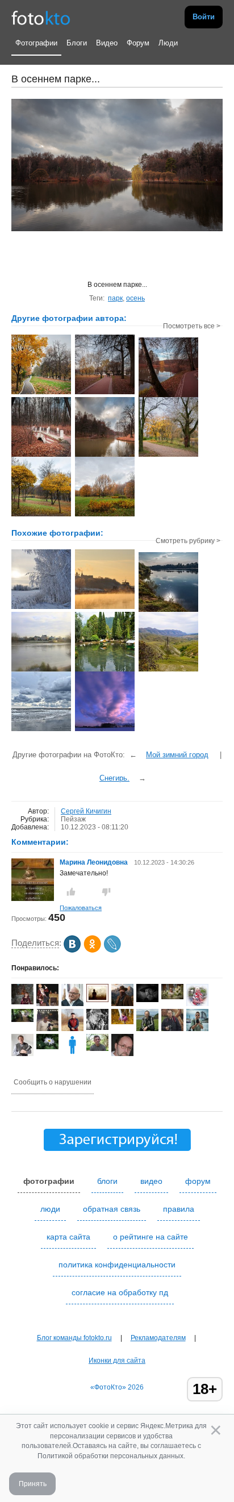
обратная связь (111, 1208)
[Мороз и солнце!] (41, 608)
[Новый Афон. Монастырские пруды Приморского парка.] (105, 670)
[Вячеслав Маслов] (147, 1029)
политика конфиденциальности (117, 1264)
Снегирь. (114, 778)
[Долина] (168, 670)
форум (198, 1181)
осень (135, 298)
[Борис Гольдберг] (22, 1054)
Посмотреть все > (191, 326)
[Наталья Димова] (122, 1022)
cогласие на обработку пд (120, 1292)
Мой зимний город (177, 754)
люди (50, 1208)
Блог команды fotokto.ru (74, 1338)
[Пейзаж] (168, 611)
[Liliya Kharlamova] (22, 1020)
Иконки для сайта (117, 1361)
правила (178, 1208)
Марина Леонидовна (94, 862)
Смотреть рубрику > (188, 541)
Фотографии (36, 43)
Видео (107, 43)
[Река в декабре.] (105, 608)
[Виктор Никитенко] (97, 1028)
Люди (168, 43)
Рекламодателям (158, 1338)
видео (151, 1181)
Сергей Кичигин (86, 811)
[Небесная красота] (105, 730)
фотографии (48, 1181)
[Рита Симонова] (47, 1047)
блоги (107, 1181)
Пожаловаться (81, 907)
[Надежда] (22, 1002)
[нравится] (71, 892)
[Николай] (97, 1049)
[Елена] (97, 1000)
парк (115, 298)
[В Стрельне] (41, 670)
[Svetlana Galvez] (172, 997)
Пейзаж (73, 819)
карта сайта (68, 1236)
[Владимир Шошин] (147, 1000)
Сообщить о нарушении (52, 1082)
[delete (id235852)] (72, 1054)
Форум (138, 43)
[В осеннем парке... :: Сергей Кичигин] (41, 393)
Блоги (76, 43)
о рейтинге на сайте (150, 1236)
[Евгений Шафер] (172, 1029)
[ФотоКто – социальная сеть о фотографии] (40, 17)
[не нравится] (106, 892)
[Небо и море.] (41, 730)
